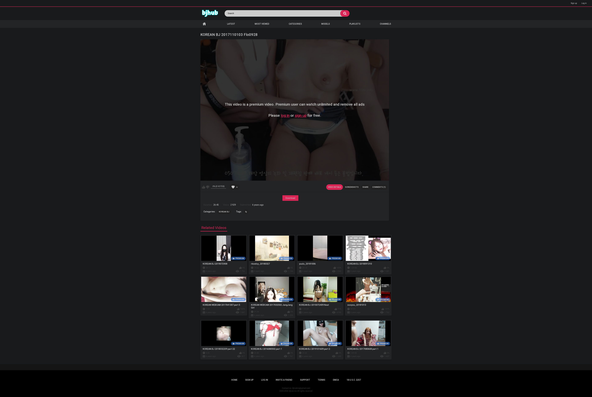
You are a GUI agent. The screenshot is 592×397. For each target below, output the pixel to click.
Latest (231, 24)
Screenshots (352, 187)
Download (290, 198)
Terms (321, 380)
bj (246, 212)
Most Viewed (262, 24)
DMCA (336, 380)
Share (365, 187)
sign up (300, 115)
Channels (385, 24)
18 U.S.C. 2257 (354, 380)
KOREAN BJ (224, 212)
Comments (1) (379, 187)
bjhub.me (293, 391)
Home (204, 24)
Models (325, 24)
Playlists (354, 24)
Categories (295, 24)
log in (285, 115)
